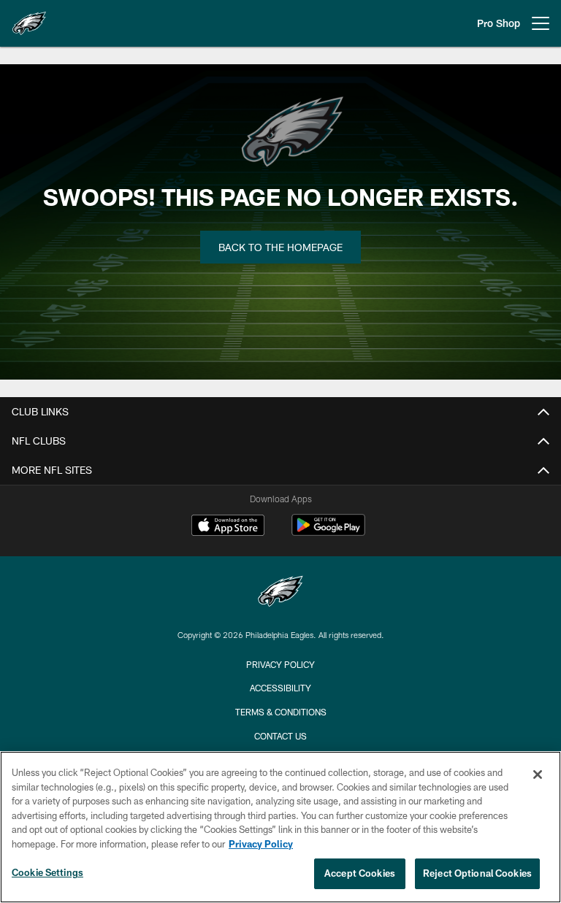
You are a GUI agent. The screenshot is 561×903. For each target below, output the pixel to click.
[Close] (538, 774)
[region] (280, 827)
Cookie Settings (47, 872)
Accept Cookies (359, 873)
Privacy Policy (280, 664)
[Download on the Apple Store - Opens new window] (227, 527)
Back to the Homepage (280, 247)
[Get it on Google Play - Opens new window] (328, 532)
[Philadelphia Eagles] (280, 593)
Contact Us (280, 736)
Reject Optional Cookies (477, 873)
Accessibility (280, 688)
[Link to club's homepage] (29, 17)
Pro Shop (498, 23)
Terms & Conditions (281, 712)
